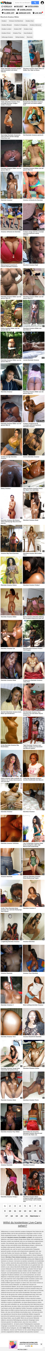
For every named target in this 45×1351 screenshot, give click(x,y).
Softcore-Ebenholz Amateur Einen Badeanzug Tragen (31, 877)
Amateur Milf (17, 29)
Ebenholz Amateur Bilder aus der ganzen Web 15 (11, 297)
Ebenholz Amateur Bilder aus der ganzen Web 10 (33, 392)
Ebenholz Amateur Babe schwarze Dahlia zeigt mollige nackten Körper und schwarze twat (32, 1199)
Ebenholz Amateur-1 (29, 908)
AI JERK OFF (9, 13)
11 (15, 1211)
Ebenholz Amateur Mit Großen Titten (32, 554)
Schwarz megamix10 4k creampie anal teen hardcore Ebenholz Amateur (32, 425)
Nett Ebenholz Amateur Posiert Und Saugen (32, 649)
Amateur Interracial (35, 25)
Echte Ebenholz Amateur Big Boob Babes (10, 746)
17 (6, 1216)
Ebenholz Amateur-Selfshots (10, 843)
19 (17, 1216)
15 (35, 1211)
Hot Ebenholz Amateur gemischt (33, 135)
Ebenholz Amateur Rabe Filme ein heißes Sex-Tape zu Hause (33, 69)
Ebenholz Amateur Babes (9, 585)
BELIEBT (19, 6)
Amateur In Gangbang (20, 25)
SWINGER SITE (25, 13)
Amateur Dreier (6, 33)
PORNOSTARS (9, 10)
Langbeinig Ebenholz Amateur (10, 941)
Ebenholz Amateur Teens (31, 1100)
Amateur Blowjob (7, 25)
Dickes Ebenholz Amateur (31, 457)
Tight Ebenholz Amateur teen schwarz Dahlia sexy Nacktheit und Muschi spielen (32, 746)
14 (30, 1211)
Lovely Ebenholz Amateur (31, 360)
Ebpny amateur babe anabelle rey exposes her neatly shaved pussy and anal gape (11, 780)
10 (10, 1211)
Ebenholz (30, 37)
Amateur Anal (30, 21)
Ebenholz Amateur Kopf (30, 265)
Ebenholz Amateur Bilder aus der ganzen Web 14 (11, 360)
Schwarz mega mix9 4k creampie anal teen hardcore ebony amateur (33, 233)
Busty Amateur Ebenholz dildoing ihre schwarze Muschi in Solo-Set (33, 617)
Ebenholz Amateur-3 (7, 1005)
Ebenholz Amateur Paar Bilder (10, 1132)
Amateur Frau (17, 33)
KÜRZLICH (8, 6)
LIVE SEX (38, 13)
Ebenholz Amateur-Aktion (31, 1068)
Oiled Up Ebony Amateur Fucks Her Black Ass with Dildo (33, 489)
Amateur (4, 21)
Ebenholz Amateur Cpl (8, 648)
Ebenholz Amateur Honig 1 (9, 1197)
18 (11, 1216)
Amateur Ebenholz (6, 876)
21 (27, 1216)
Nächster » (35, 1216)
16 (40, 1211)
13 (25, 1211)
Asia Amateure (28, 33)
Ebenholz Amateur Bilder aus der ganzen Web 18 (33, 169)
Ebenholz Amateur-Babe (30, 520)
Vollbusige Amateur (7, 37)
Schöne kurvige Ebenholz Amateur (9, 457)
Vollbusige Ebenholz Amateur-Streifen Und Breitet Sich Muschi (33, 779)
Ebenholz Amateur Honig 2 (31, 585)
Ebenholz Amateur (6, 200)
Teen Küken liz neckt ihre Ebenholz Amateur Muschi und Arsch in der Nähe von (32, 1133)
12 (20, 1211)
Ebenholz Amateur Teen (8, 1036)
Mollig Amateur (20, 37)
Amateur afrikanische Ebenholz (33, 200)
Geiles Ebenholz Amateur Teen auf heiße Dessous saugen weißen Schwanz (10, 103)
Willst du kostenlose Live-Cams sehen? (22, 1224)
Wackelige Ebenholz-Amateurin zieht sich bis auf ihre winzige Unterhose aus (10, 136)
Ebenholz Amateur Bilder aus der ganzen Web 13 (33, 297)
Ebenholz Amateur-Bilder (8, 617)
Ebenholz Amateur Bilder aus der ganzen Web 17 (11, 169)
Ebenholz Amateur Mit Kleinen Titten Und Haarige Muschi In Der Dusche (11, 521)
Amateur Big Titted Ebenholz (10, 553)
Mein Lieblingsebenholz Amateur (33, 1005)
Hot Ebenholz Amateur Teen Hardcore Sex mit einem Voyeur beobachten (33, 713)
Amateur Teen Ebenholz (30, 973)
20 (22, 1216)
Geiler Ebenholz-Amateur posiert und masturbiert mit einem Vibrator (11, 70)
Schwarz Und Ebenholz (16, 21)
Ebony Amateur (6, 488)
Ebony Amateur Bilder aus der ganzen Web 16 (10, 329)
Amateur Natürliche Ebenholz (32, 1036)
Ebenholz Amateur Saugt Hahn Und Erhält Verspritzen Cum (10, 1069)
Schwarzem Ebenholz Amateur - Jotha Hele (33, 681)
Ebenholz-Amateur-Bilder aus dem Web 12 (32, 329)
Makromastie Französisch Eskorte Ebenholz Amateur (9, 265)
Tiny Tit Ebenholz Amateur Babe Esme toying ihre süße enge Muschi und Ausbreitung (33, 845)
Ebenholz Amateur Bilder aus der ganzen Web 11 (11, 424)
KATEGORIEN (33, 6)
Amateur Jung (28, 29)
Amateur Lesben (6, 29)
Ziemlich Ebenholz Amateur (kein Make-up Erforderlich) (11, 712)
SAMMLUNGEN (26, 10)
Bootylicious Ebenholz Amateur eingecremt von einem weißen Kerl (33, 103)
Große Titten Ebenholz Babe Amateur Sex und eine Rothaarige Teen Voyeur (11, 910)
